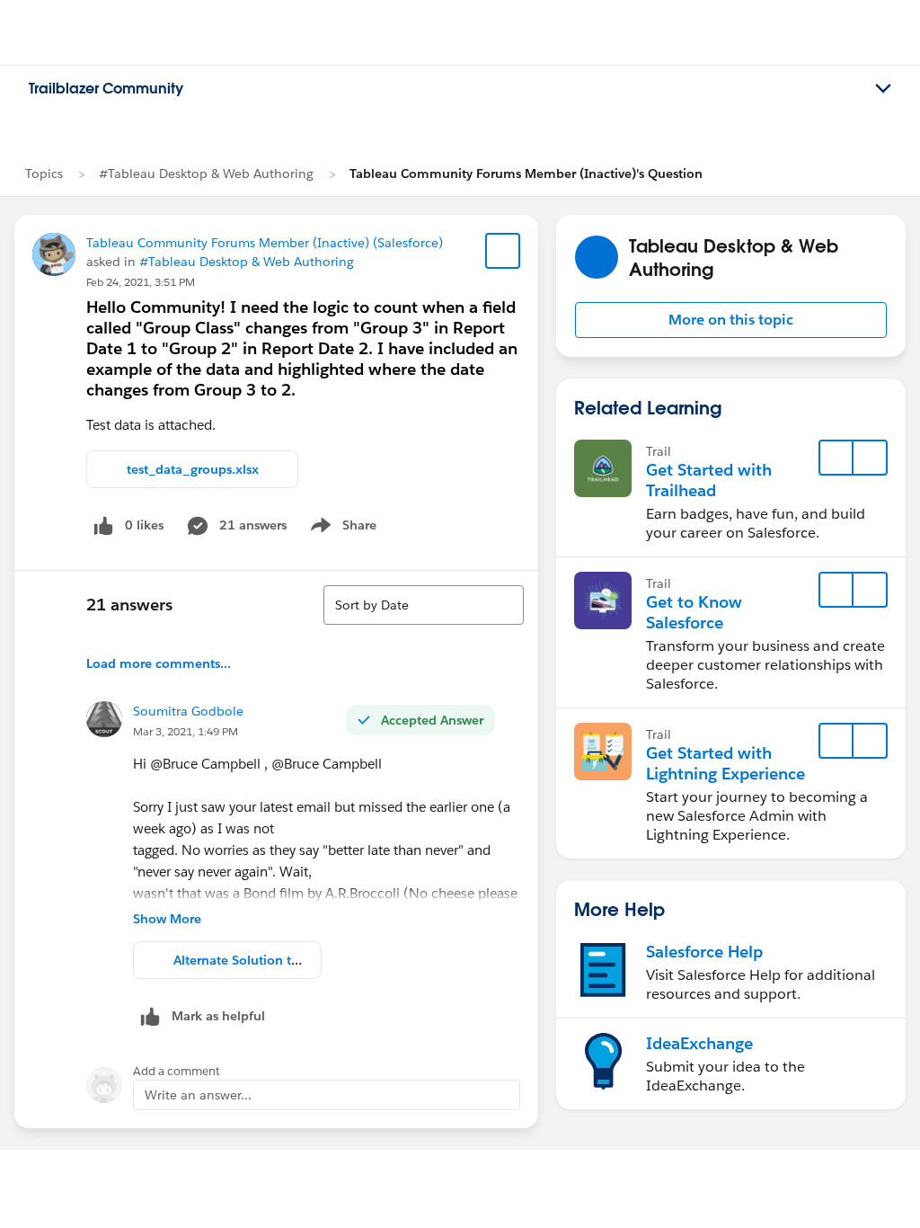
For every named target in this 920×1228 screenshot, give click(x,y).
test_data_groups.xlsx (193, 469)
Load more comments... (158, 663)
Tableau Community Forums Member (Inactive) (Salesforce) (264, 243)
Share (341, 528)
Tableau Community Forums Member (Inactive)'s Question (526, 173)
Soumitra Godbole (188, 711)
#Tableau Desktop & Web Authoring (206, 173)
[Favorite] (503, 251)
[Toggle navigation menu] (883, 89)
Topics (44, 173)
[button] (731, 320)
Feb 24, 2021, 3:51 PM (140, 281)
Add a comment (176, 1071)
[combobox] (423, 605)
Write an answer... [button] (198, 1095)
